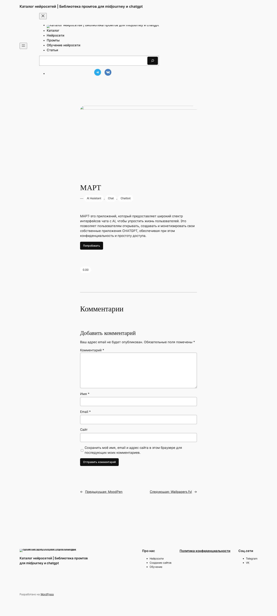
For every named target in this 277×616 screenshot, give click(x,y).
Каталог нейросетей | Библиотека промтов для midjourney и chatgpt (81, 6)
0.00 (86, 269)
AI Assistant (94, 198)
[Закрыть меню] (43, 16)
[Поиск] (152, 61)
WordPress (47, 594)
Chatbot (126, 198)
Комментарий (92, 350)
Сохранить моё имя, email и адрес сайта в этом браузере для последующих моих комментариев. (133, 450)
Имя (85, 394)
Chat (111, 198)
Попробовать (91, 245)
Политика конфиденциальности (205, 551)
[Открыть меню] (23, 46)
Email (85, 412)
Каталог (53, 30)
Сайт (84, 430)
